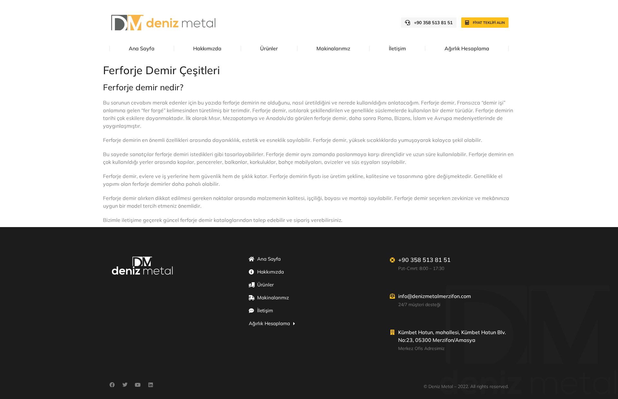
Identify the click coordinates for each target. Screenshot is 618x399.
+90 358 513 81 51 (433, 22)
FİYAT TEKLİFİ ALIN (489, 22)
